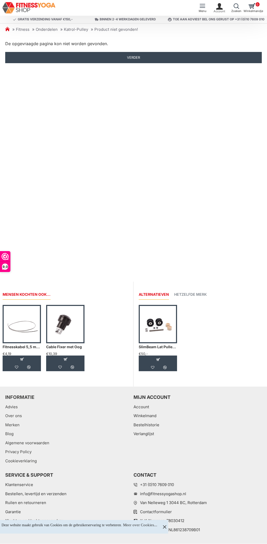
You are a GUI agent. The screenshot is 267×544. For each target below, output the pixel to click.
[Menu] (202, 8)
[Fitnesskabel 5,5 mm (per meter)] (22, 324)
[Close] (164, 526)
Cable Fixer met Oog (64, 347)
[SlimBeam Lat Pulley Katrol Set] (158, 324)
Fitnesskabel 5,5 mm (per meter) (22, 347)
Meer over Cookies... (140, 525)
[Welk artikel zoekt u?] (236, 8)
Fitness (22, 29)
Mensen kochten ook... (27, 294)
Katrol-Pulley (76, 29)
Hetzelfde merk (190, 294)
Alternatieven (154, 294)
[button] (21, 359)
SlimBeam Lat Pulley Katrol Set (158, 347)
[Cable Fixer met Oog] (65, 324)
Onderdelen (47, 29)
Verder (133, 57)
